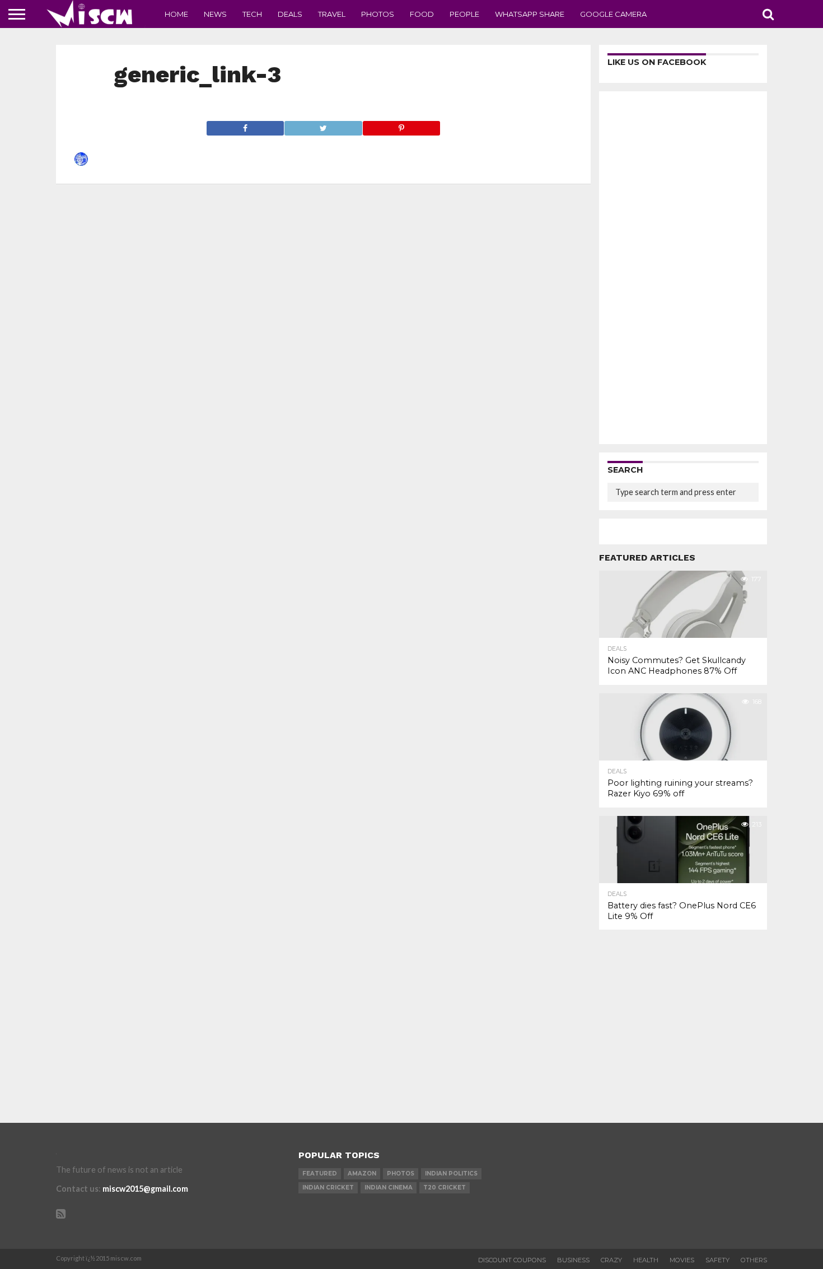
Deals (290, 14)
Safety (717, 1260)
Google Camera (613, 14)
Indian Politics (451, 1173)
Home (176, 14)
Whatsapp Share (529, 14)
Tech (252, 14)
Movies (682, 1260)
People (464, 14)
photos (400, 1173)
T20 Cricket (444, 1187)
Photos (377, 14)
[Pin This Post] (401, 125)
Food (422, 14)
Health (645, 1260)
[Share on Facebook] (245, 125)
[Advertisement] (683, 268)
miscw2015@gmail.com (145, 1188)
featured (319, 1173)
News (215, 14)
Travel (331, 14)
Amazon (362, 1173)
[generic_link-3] (81, 162)
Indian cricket (328, 1187)
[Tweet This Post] (323, 125)
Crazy (611, 1260)
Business (573, 1260)
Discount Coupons (512, 1260)
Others (754, 1260)
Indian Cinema (388, 1187)
